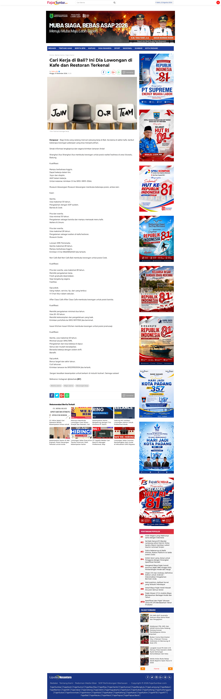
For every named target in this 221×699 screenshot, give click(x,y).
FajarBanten (55, 690)
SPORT (117, 48)
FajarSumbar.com (158, 683)
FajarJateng (87, 690)
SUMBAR (138, 48)
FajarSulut (125, 690)
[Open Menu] (218, 2)
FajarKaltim (143, 692)
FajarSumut (78, 687)
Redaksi (54, 683)
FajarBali (84, 695)
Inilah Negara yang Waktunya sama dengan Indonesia (157, 537)
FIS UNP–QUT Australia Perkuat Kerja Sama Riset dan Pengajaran (160, 617)
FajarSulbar (136, 690)
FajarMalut (106, 695)
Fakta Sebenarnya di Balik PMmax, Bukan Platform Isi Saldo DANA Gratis (158, 553)
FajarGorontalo (72, 692)
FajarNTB (153, 692)
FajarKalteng (119, 692)
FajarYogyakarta (112, 690)
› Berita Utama (59, 55)
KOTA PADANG (151, 48)
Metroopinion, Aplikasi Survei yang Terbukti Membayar (157, 583)
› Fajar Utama (69, 55)
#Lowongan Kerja (82, 386)
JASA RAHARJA (104, 48)
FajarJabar (75, 690)
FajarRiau (103, 687)
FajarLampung (152, 687)
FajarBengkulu (138, 687)
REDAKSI (52, 48)
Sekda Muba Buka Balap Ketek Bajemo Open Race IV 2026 (161, 661)
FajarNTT (163, 692)
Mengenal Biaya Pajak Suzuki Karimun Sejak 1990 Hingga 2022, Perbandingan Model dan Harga (158, 567)
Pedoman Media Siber (86, 683)
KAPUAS (91, 48)
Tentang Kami (66, 683)
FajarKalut (96, 692)
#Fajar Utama (68, 386)
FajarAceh (67, 687)
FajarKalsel (131, 692)
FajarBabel (165, 687)
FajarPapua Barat (131, 695)
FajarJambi (113, 687)
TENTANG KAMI (65, 48)
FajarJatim (99, 690)
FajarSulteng (148, 690)
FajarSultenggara (163, 690)
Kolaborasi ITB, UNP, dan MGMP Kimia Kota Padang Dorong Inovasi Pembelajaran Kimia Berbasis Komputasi (155, 630)
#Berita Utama (56, 386)
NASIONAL (127, 48)
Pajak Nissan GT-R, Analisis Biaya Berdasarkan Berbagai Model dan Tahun (158, 595)
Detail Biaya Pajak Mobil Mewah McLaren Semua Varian (158, 589)
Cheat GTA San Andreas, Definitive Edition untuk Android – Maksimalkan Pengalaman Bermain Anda (159, 576)
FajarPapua (118, 695)
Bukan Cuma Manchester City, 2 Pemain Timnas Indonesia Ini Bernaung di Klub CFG (160, 640)
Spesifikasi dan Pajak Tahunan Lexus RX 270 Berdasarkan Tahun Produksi (158, 603)
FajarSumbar (56, 687)
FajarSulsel (59, 692)
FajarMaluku (95, 695)
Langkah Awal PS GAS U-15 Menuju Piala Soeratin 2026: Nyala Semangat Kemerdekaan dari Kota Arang (156, 652)
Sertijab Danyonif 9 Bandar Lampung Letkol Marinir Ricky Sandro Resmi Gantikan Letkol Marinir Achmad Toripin (157, 544)
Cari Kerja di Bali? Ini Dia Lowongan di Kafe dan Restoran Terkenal (90, 63)
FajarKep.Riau (91, 687)
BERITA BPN (80, 48)
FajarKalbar (108, 692)
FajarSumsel (125, 687)
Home (51, 55)
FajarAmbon (85, 692)
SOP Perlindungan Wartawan (113, 683)
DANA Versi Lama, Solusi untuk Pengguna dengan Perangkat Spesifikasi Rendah (157, 560)
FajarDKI (66, 690)
